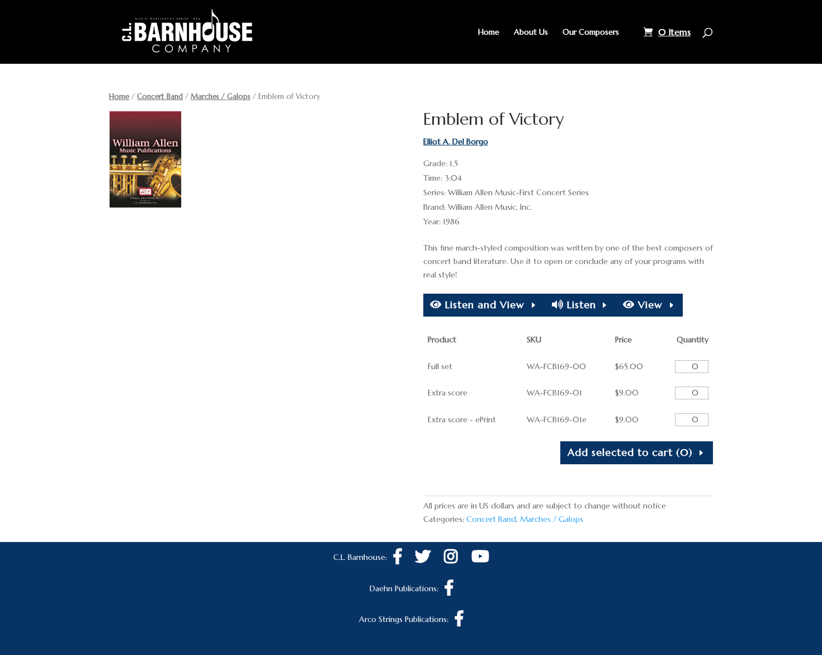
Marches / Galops (221, 96)
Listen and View (483, 304)
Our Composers (591, 32)
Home (488, 32)
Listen (580, 304)
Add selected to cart (630, 452)
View (649, 304)
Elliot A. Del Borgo (455, 141)
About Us (531, 32)
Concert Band (160, 96)
